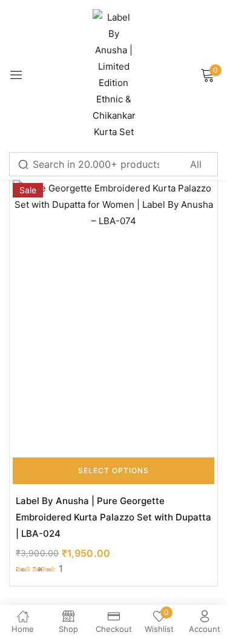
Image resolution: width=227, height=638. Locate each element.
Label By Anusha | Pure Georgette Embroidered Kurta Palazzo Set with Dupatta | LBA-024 (113, 517)
